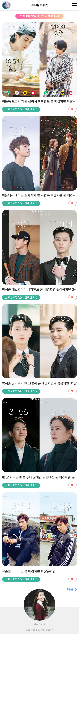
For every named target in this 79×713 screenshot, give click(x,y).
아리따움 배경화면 (39, 5)
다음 (70, 589)
